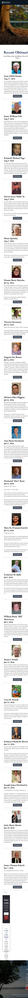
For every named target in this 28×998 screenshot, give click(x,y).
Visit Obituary (17, 96)
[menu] (26, 6)
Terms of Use (25, 996)
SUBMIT (6, 917)
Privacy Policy (19, 996)
